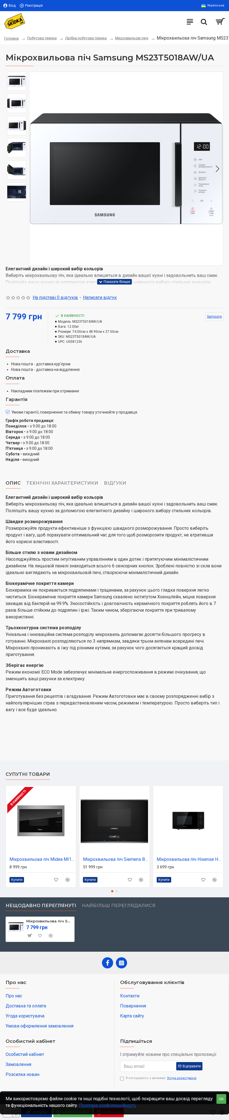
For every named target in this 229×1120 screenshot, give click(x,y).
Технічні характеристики (62, 483)
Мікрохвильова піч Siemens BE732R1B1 (115, 859)
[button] (34, 168)
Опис (13, 483)
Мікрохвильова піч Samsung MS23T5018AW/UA (49, 921)
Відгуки (115, 483)
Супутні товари (28, 774)
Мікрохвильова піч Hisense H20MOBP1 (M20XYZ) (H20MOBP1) (189, 859)
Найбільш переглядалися (119, 905)
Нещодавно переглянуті (41, 905)
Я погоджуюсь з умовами (161, 1078)
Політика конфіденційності (107, 1105)
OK (221, 1099)
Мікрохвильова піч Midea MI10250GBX (42, 859)
